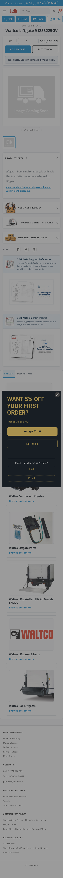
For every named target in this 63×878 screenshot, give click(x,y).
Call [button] (31, 469)
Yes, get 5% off (32, 431)
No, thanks (32, 443)
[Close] (57, 394)
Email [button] (31, 478)
